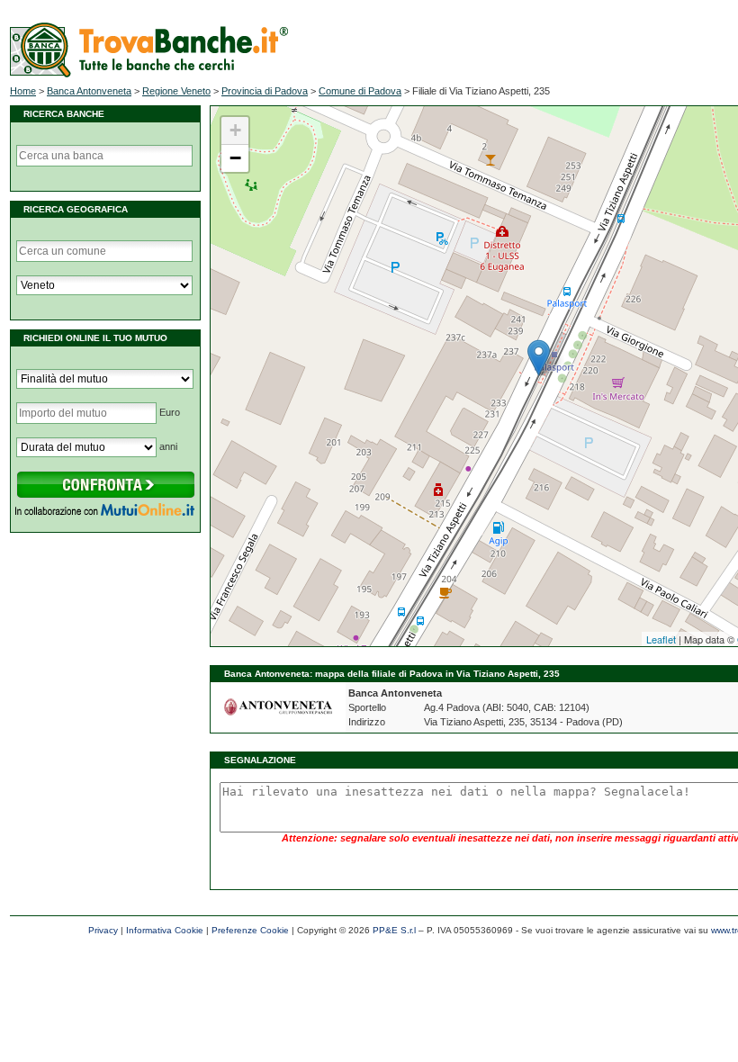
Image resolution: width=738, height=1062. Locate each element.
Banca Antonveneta (89, 91)
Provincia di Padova (264, 91)
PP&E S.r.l (394, 930)
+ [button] (235, 130)
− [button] (235, 158)
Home (23, 91)
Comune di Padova (360, 91)
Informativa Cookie (164, 930)
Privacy (103, 930)
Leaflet (661, 639)
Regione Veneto (176, 91)
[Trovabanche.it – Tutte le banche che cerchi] (149, 73)
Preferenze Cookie (250, 930)
